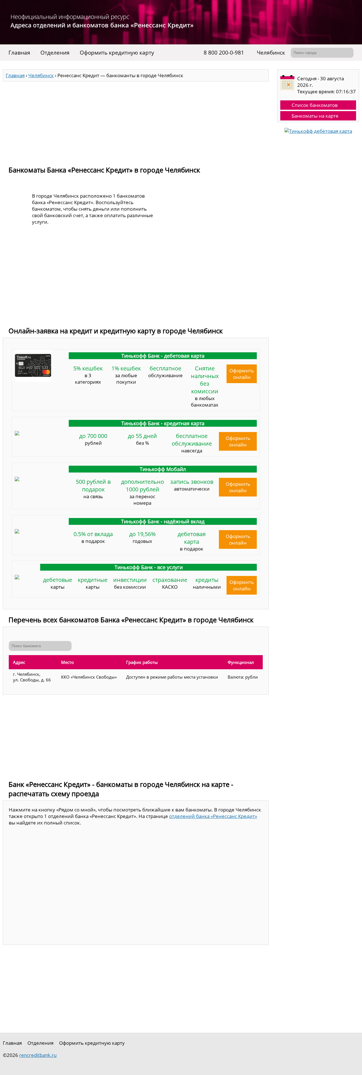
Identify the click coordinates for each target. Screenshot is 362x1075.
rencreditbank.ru (38, 1055)
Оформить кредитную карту (117, 52)
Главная (19, 52)
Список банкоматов (315, 105)
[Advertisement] (136, 121)
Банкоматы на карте (315, 116)
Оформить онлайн (241, 373)
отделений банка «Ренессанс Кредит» (213, 816)
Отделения (55, 52)
